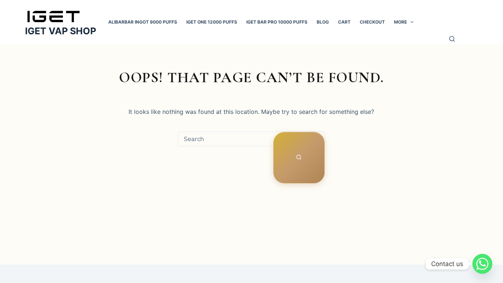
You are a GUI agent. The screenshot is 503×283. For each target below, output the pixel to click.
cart (344, 22)
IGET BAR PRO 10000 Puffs (276, 22)
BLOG (323, 22)
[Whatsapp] (482, 264)
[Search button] (299, 158)
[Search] (452, 40)
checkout (372, 22)
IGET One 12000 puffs (211, 22)
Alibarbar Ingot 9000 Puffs (142, 22)
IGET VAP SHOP (60, 30)
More (400, 22)
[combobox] (225, 139)
